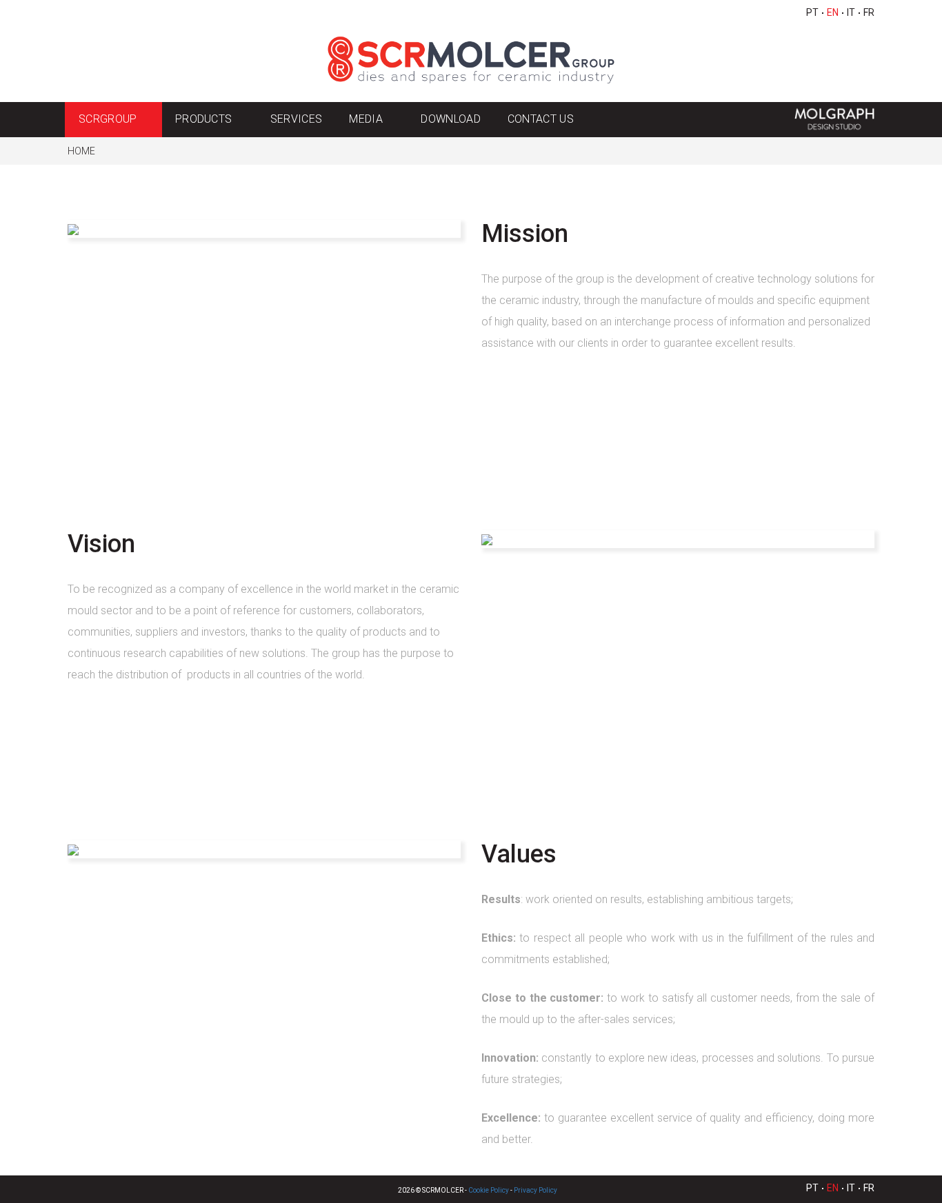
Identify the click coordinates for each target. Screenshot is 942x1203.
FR (868, 12)
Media (366, 118)
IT (851, 12)
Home (81, 150)
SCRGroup (108, 118)
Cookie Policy (488, 1190)
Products (203, 118)
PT (812, 12)
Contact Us (541, 118)
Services (296, 118)
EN (833, 12)
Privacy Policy (535, 1190)
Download (451, 118)
